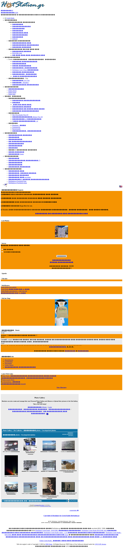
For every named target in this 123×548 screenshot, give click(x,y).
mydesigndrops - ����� (11, 382)
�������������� (59, 409)
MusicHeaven (9, 360)
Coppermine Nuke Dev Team (45, 506)
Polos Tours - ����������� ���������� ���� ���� (29, 376)
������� (70, 351)
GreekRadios (9, 361)
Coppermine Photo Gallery (39, 505)
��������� (15, 409)
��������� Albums (37, 407)
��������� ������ (35, 409)
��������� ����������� (20, 367)
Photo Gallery (7, 430)
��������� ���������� (27, 411)
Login (50, 407)
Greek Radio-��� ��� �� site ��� (15, 289)
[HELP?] (47, 413)
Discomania (8, 363)
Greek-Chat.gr (9, 365)
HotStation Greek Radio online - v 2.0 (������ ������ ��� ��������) (74, 532)
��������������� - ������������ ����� (27, 378)
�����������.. (58, 347)
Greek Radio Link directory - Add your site (14, 291)
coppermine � (74, 510)
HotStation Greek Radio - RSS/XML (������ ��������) (58, 530)
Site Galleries (17, 430)
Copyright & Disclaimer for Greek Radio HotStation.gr (61, 515)
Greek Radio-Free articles (8, 287)
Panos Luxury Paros (8, 380)
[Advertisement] (40, 419)
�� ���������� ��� (55, 411)
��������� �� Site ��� (13, 293)
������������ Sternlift (14, 384)
